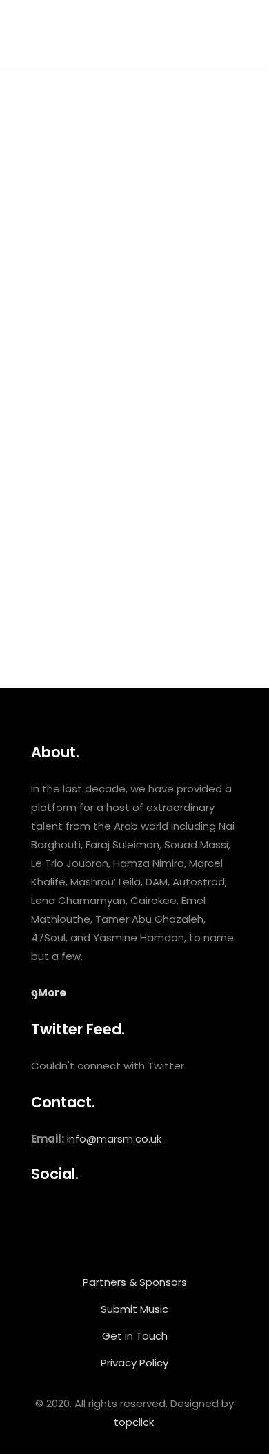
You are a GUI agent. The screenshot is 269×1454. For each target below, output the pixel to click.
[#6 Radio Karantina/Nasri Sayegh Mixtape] (134, 223)
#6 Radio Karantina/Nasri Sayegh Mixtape (115, 387)
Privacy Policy (134, 1362)
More (52, 992)
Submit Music (134, 1309)
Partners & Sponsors (135, 1282)
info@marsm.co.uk (114, 1139)
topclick (134, 1422)
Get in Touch (135, 1336)
